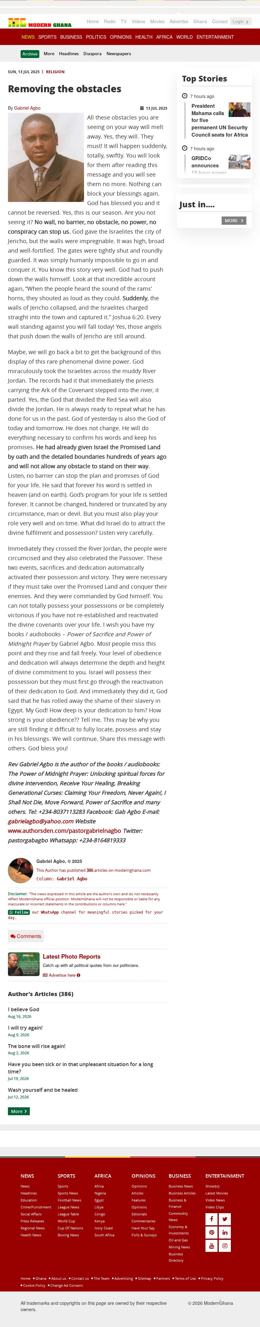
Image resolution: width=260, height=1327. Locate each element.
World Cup (66, 1221)
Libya (98, 1207)
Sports (63, 1186)
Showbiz (212, 1186)
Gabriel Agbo (27, 108)
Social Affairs (31, 1214)
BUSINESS (71, 37)
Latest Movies (216, 1193)
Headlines (69, 53)
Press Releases (32, 1221)
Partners (162, 1278)
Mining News (179, 1247)
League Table (68, 1214)
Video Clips (214, 1207)
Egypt (99, 1200)
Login (239, 21)
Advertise (179, 21)
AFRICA (164, 37)
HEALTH (144, 37)
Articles (137, 1193)
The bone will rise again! (36, 1046)
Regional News (33, 1228)
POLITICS (96, 37)
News (25, 1186)
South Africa (104, 1235)
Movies (157, 21)
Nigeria (100, 1193)
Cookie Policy (33, 1285)
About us (58, 1278)
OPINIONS (121, 37)
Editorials (139, 1214)
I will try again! (25, 1027)
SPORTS (47, 37)
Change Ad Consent (66, 1285)
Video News (215, 1200)
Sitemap (144, 1278)
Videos (138, 21)
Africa (99, 1186)
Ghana (200, 21)
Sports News (68, 1193)
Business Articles (182, 1193)
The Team (101, 1278)
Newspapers (119, 53)
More (49, 53)
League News (68, 1207)
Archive (30, 54)
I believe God (23, 1009)
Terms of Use (185, 1278)
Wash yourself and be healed (43, 1089)
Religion (55, 71)
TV (124, 21)
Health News (31, 1235)
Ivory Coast (103, 1228)
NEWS (28, 37)
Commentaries (143, 1221)
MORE (232, 220)
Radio (110, 21)
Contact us (79, 1278)
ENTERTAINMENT (215, 37)
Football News (69, 1200)
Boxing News (68, 1235)
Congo (99, 1214)
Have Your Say (143, 1228)
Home (93, 21)
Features (139, 1200)
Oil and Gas (178, 1240)
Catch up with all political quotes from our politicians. (91, 965)
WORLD (184, 37)
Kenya (99, 1221)
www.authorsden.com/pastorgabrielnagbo (64, 830)
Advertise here (62, 975)
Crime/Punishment (36, 1207)
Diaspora (92, 53)
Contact (220, 21)
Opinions (139, 1186)
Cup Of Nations (70, 1228)
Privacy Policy (212, 1278)
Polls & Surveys (144, 1235)
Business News (181, 1186)
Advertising (123, 1278)
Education (29, 1200)
